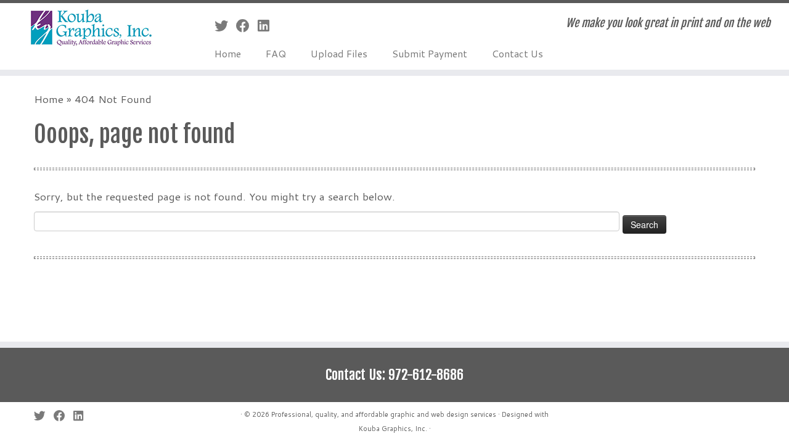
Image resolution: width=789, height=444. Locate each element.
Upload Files (339, 53)
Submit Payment (429, 53)
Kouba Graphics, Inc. (393, 429)
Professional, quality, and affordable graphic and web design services (383, 414)
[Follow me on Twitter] (225, 25)
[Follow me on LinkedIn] (267, 25)
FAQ (276, 53)
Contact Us (517, 53)
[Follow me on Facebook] (247, 25)
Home (228, 53)
